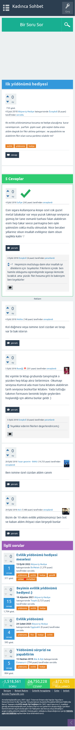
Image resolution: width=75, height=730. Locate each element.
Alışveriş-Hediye (26, 111)
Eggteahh (35, 627)
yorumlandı (50, 258)
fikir (32, 635)
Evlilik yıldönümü (29, 619)
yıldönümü (20, 146)
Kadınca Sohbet (27, 6)
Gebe (56, 691)
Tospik (34, 600)
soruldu (20, 115)
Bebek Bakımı (21, 691)
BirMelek (35, 567)
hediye (32, 146)
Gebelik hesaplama (41, 691)
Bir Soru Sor (31, 24)
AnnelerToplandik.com (13, 694)
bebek (66, 691)
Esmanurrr (21, 662)
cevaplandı (47, 202)
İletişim (7, 691)
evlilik (9, 146)
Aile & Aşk (39, 659)
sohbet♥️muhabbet (26, 579)
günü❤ (52, 575)
